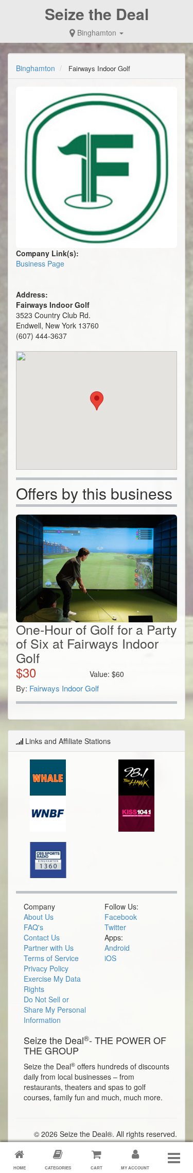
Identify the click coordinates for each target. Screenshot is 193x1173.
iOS (110, 958)
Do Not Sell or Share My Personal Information (55, 1009)
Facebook (120, 917)
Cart (96, 1167)
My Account (135, 1167)
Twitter (115, 927)
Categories (58, 1167)
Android (117, 948)
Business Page (40, 263)
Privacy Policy (46, 968)
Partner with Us (49, 948)
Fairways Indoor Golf (64, 688)
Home (19, 1167)
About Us (39, 917)
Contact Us (42, 937)
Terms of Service (51, 958)
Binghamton (96, 32)
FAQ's (33, 927)
